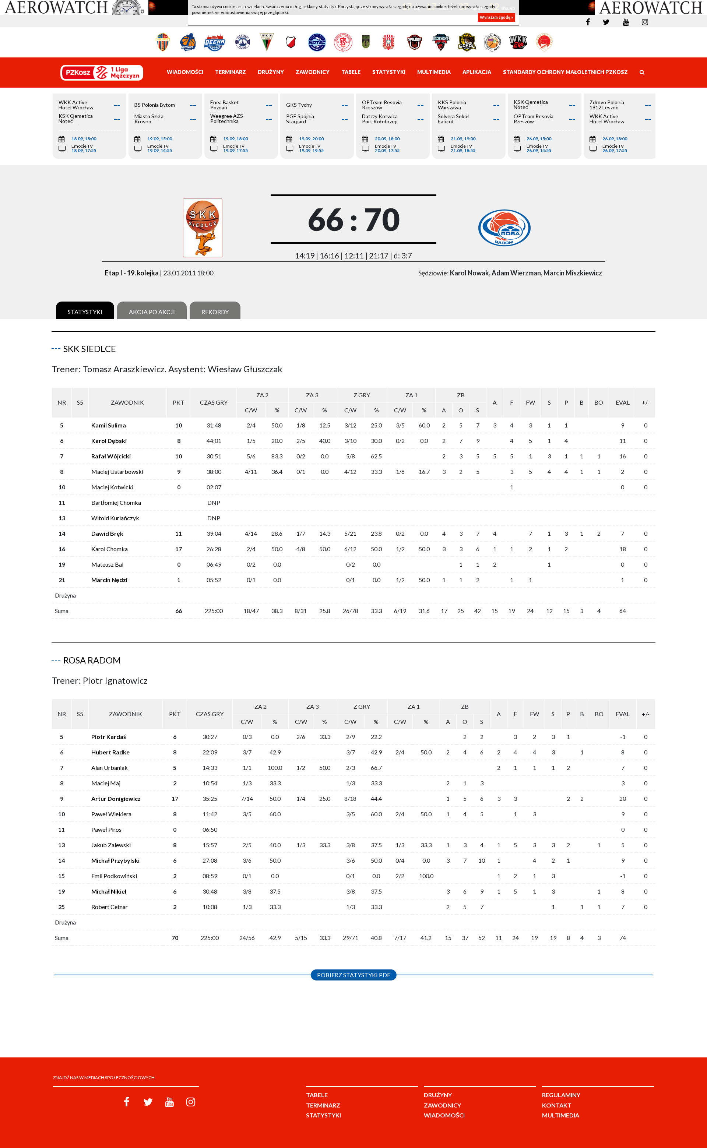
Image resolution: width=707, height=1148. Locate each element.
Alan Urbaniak (109, 767)
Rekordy (215, 311)
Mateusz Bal (107, 564)
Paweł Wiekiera (111, 813)
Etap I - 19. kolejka (132, 273)
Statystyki (85, 311)
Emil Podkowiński (114, 875)
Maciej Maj (105, 782)
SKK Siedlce (89, 348)
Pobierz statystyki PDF (353, 974)
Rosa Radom (92, 660)
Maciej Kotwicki (112, 486)
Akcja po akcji (152, 311)
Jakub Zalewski (111, 844)
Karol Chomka (109, 548)
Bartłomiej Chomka (116, 502)
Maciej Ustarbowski (117, 471)
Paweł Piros (106, 829)
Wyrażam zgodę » (496, 17)
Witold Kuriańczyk (115, 517)
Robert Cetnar (109, 906)
